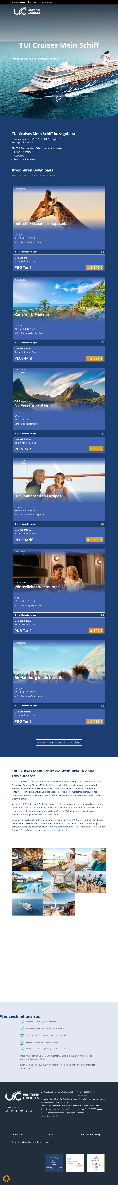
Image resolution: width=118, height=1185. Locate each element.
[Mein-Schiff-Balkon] (90, 870)
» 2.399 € (94, 539)
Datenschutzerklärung (89, 1134)
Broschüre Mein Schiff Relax (27, 175)
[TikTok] (26, 1110)
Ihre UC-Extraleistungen (26, 251)
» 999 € (96, 448)
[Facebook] (12, 1110)
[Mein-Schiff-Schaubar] (27, 870)
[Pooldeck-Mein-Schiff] (27, 892)
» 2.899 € (94, 358)
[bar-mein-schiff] (59, 870)
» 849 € (96, 630)
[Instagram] (31, 1110)
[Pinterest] (17, 1110)
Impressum (17, 1134)
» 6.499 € (94, 721)
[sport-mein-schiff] (90, 892)
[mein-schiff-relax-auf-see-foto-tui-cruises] (27, 914)
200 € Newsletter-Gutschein (54, 830)
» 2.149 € (94, 267)
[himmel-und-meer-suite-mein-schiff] (59, 892)
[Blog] (7, 1110)
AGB (50, 1134)
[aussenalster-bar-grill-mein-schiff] (59, 914)
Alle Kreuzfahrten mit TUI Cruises (60, 742)
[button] (6, 1178)
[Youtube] (21, 1110)
